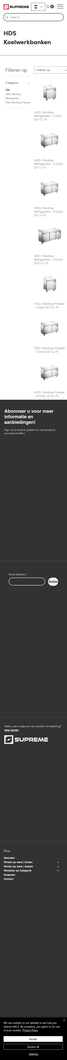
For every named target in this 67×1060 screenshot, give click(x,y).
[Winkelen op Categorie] (58, 871)
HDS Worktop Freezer (18, 102)
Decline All (33, 1047)
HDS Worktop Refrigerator (13, 96)
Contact (8, 879)
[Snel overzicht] (49, 92)
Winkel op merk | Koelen (18, 866)
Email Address (18, 574)
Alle (8, 89)
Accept (33, 1039)
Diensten (9, 857)
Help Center (11, 730)
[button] (50, 6)
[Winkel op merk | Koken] (58, 862)
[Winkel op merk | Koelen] (58, 867)
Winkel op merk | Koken (18, 862)
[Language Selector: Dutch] (38, 7)
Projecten (9, 874)
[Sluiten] (62, 1022)
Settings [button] (33, 1054)
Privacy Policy (30, 1030)
